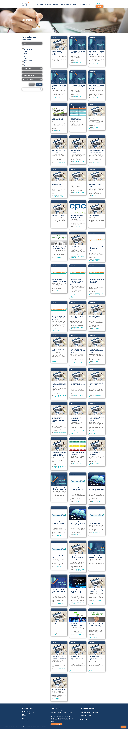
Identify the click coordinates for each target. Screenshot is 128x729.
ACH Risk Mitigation (76, 247)
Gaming (60, 130)
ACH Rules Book (59, 699)
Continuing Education (61, 162)
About (74, 4)
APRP (96, 668)
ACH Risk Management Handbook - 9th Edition (59, 247)
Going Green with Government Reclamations (75, 418)
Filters (90, 260)
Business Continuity (60, 398)
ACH (61, 65)
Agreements (97, 259)
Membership (48, 4)
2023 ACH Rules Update (59, 689)
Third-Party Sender (96, 294)
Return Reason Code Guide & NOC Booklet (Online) (58, 591)
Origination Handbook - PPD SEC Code (77, 52)
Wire (77, 327)
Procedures (78, 501)
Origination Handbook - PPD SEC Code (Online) (59, 488)
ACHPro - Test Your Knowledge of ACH (57, 118)
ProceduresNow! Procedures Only (94, 522)
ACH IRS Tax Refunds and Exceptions (58, 183)
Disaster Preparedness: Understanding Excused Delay (59, 384)
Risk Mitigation (73, 257)
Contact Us (56, 724)
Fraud (61, 4)
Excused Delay (55, 396)
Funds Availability (74, 570)
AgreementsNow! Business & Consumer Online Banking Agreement (77, 282)
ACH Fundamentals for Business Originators (96, 151)
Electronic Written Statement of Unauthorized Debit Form (58, 419)
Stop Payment (82, 362)
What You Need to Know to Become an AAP (76, 658)
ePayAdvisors (81, 4)
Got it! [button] (123, 726)
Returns (99, 567)
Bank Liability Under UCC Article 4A (76, 317)
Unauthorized (63, 432)
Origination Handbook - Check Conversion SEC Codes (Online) (96, 53)
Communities (67, 4)
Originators (91, 603)
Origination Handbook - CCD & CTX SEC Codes (77, 86)
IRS (62, 196)
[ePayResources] (26, 4)
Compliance (57, 65)
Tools (64, 65)
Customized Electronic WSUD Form (96, 383)
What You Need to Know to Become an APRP (95, 658)
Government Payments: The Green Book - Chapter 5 (96, 418)
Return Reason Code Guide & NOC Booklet (96, 556)
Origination (59, 290)
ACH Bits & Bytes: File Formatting (58, 151)
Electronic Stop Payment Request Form (77, 383)
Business (78, 296)
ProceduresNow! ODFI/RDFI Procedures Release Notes (96, 489)
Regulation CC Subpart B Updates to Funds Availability (77, 557)
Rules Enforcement (58, 624)
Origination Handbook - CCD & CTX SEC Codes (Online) (96, 87)
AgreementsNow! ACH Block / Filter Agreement (96, 248)
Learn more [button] (43, 726)
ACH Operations (75, 183)
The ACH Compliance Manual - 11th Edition (77, 624)
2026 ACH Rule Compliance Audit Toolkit (57, 53)
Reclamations (73, 433)
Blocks (102, 259)
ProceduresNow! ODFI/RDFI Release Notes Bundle (58, 523)
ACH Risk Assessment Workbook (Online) (77, 216)
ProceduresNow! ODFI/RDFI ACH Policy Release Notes (77, 489)
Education (55, 4)
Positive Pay (95, 260)
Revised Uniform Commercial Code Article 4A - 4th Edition (77, 591)
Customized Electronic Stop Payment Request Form (77, 350)
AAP (58, 130)
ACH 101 (91, 118)
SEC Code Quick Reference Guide (75, 118)
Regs (75, 603)
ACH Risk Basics (94, 215)
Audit (53, 66)
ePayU (41, 4)
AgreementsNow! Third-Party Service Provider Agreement (59, 318)
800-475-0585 (25, 721)
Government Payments (75, 431)
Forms (77, 362)
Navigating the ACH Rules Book (95, 453)
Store (37, 4)
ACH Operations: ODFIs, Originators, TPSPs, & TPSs (96, 184)
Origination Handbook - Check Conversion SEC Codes (59, 87)
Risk (93, 600)
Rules (77, 62)
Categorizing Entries (58, 215)
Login (99, 6)
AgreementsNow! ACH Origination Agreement (59, 280)
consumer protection (80, 294)
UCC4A (76, 328)
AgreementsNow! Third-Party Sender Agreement (96, 281)
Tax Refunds (59, 196)
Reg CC (80, 570)
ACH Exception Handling (75, 151)
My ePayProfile (100, 3)
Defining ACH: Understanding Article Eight (96, 350)
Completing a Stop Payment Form (95, 317)
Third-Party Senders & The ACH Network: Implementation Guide (96, 625)
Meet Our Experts (88, 709)
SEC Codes (80, 128)
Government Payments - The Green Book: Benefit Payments (59, 454)
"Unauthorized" (98, 395)
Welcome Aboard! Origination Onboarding (59, 657)
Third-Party (99, 636)
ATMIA (88, 4)
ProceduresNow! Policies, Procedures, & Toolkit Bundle (77, 523)
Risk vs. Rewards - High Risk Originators (96, 590)
